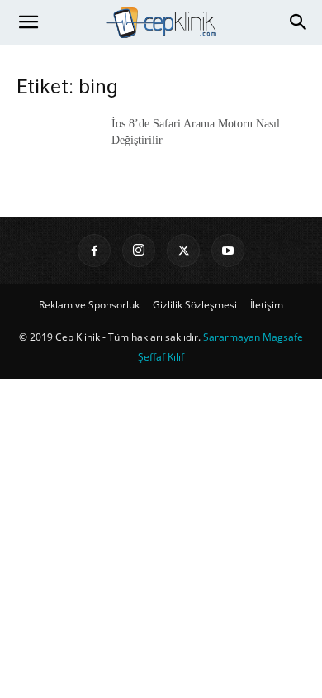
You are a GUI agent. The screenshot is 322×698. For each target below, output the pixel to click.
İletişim (266, 305)
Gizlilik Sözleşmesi (195, 305)
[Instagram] (138, 250)
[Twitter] (183, 250)
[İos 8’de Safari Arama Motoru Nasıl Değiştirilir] (58, 144)
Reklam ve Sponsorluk (89, 305)
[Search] (299, 22)
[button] (28, 22)
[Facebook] (94, 250)
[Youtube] (227, 250)
